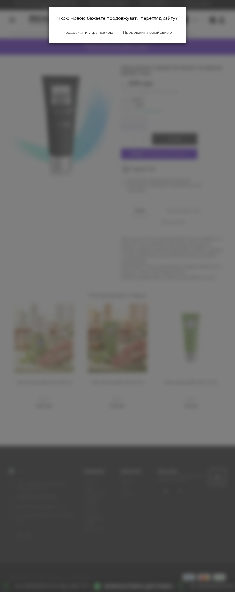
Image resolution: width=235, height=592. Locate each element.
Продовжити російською (147, 32)
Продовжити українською (87, 32)
